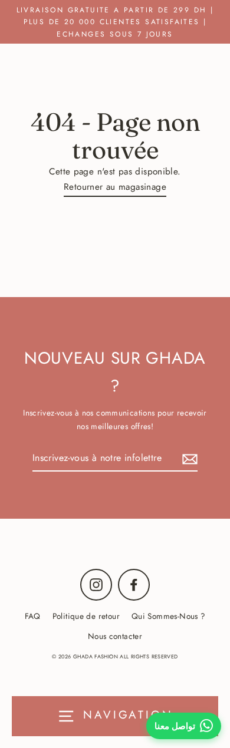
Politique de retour (86, 616)
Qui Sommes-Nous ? (169, 616)
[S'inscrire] (188, 458)
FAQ (33, 616)
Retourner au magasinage (115, 186)
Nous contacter (115, 636)
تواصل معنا (175, 726)
